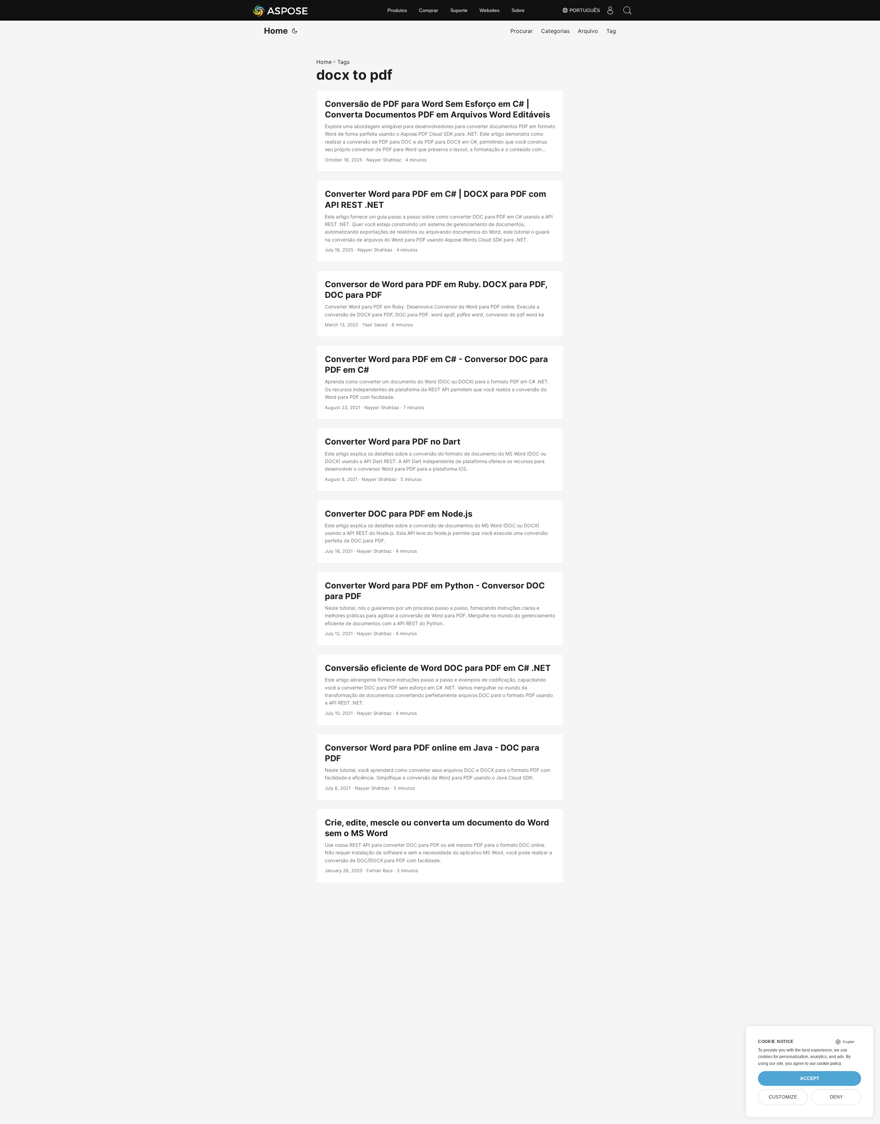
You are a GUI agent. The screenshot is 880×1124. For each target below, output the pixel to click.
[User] (610, 10)
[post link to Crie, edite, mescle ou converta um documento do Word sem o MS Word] (440, 846)
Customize (783, 1097)
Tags (343, 61)
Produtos (397, 10)
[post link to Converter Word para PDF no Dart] (440, 459)
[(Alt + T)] (294, 31)
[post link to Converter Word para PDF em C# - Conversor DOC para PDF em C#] (440, 382)
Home (276, 31)
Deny (836, 1097)
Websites (489, 10)
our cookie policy (825, 1063)
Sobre (518, 10)
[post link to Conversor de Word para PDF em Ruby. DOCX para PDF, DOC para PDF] (440, 304)
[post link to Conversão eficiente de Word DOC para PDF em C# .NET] (440, 689)
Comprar (428, 10)
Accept (810, 1078)
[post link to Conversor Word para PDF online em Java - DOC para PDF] (440, 767)
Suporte (459, 10)
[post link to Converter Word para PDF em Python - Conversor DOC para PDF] (440, 608)
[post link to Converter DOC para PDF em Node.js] (440, 531)
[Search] (627, 10)
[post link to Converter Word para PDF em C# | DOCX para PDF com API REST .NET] (440, 221)
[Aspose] (280, 10)
